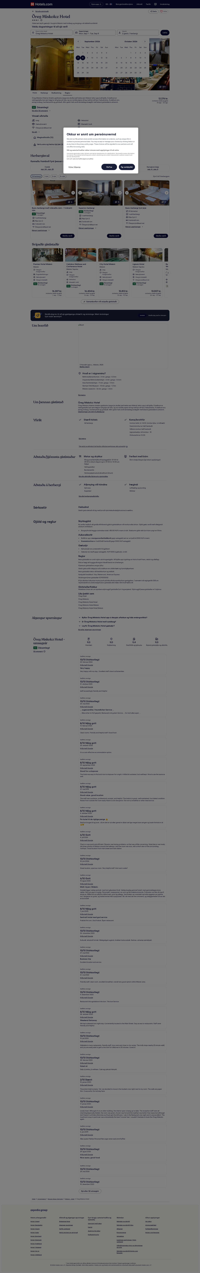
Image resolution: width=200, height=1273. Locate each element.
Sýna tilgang (74, 167)
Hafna (109, 167)
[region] (100, 150)
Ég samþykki (127, 167)
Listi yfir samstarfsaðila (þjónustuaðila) (80, 159)
